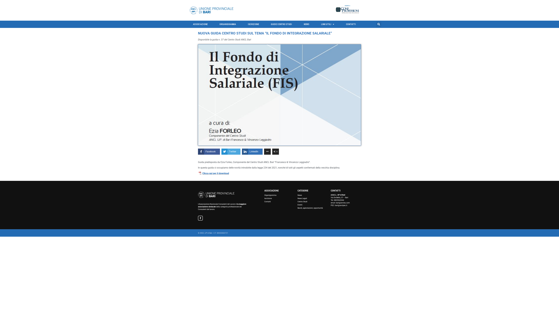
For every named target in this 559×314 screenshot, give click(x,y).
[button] (378, 24)
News (306, 24)
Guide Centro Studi (281, 24)
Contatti (351, 24)
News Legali (302, 198)
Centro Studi (302, 202)
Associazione (200, 24)
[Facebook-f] (200, 218)
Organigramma (228, 24)
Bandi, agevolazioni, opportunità (310, 208)
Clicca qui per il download (215, 173)
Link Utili (326, 24)
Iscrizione (253, 24)
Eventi (300, 205)
